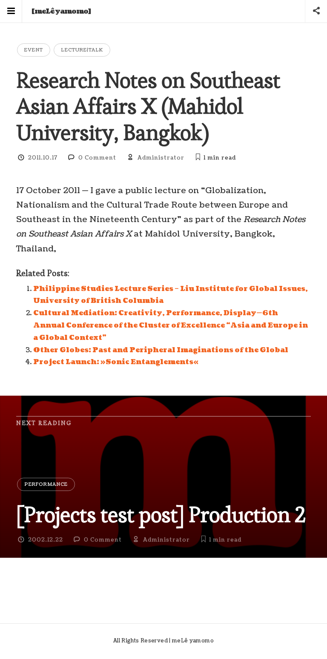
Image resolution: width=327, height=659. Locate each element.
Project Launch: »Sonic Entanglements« (115, 362)
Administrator (161, 158)
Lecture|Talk (82, 50)
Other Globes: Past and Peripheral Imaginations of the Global (160, 350)
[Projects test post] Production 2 (160, 514)
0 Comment (97, 158)
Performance (46, 484)
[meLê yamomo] (61, 11)
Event (33, 50)
